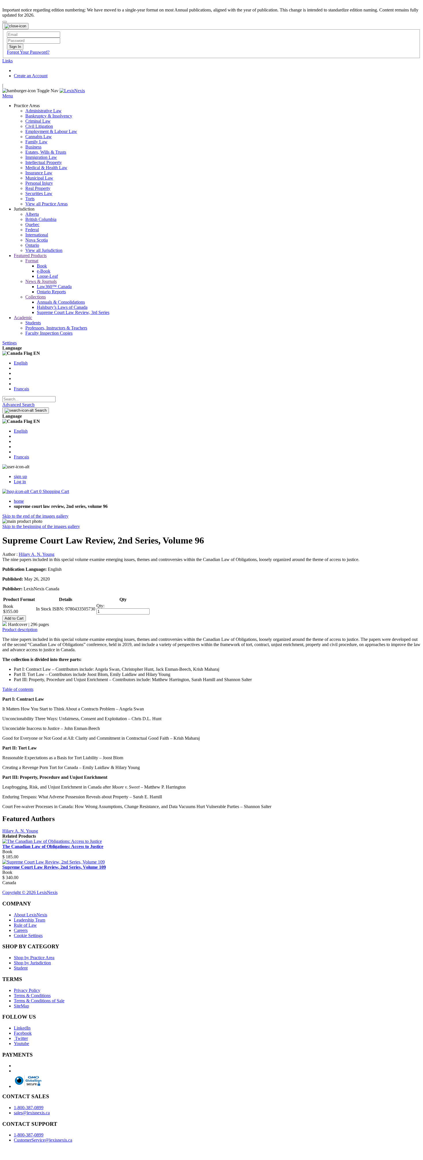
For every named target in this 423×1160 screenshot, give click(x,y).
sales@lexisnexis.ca (32, 1112)
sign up (20, 476)
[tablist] (211, 629)
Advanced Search (18, 404)
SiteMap (21, 1005)
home (19, 501)
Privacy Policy (27, 990)
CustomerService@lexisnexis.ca (43, 1140)
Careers (21, 930)
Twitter (21, 1038)
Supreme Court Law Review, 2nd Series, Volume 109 (54, 867)
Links (7, 60)
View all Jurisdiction (43, 250)
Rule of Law (25, 925)
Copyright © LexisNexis (30, 892)
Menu (7, 95)
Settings (9, 342)
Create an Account (30, 75)
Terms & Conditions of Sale (39, 1000)
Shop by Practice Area (34, 957)
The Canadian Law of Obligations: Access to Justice (52, 846)
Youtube (21, 1043)
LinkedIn (22, 1028)
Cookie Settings (28, 935)
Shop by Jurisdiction (32, 962)
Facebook (23, 1033)
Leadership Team (29, 920)
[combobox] (29, 399)
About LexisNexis (30, 914)
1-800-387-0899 (28, 1107)
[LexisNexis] (72, 90)
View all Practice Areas (46, 203)
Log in (20, 481)
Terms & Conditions (32, 995)
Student (21, 968)
